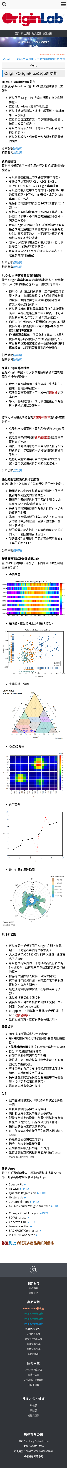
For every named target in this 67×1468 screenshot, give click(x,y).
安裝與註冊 (33, 1374)
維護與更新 (33, 1415)
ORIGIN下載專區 (33, 1369)
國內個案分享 (34, 1349)
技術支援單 (33, 1384)
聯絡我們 (33, 1293)
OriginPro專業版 (33, 1338)
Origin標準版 (33, 1333)
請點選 (17, 148)
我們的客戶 (33, 1354)
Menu (33, 65)
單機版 (33, 1405)
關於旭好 (33, 1288)
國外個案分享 (34, 1344)
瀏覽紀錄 (47, 33)
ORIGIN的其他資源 (33, 1379)
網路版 (33, 1410)
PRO (26, 1189)
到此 (12, 1243)
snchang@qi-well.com (37, 1441)
